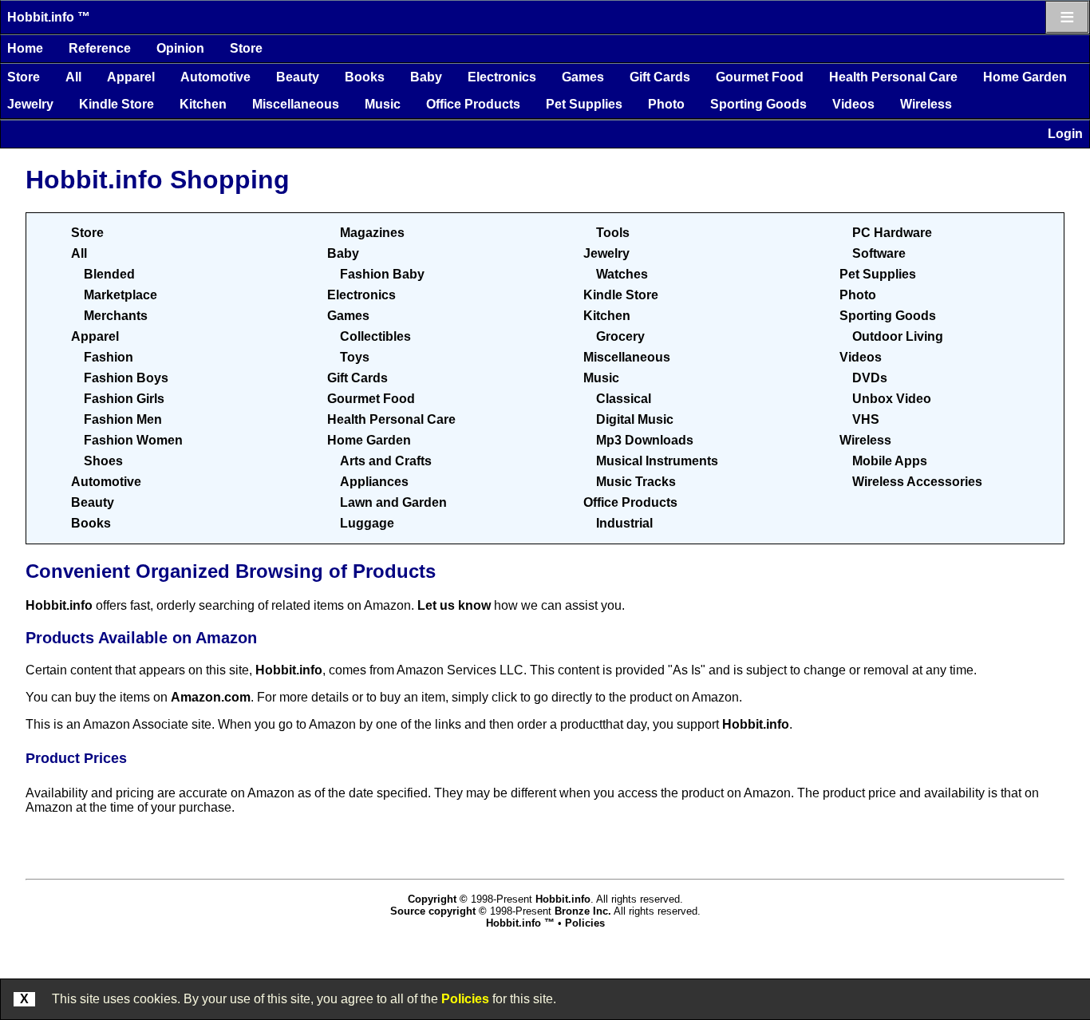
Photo (666, 104)
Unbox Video (891, 398)
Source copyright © (438, 911)
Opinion (180, 48)
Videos (853, 104)
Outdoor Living (897, 336)
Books (365, 77)
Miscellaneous (295, 104)
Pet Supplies (584, 104)
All (73, 77)
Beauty (297, 77)
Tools (613, 232)
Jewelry (30, 104)
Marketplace (120, 295)
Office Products (473, 104)
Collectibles (375, 336)
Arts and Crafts (386, 461)
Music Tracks (636, 481)
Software (879, 253)
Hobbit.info (59, 605)
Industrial (624, 523)
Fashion (108, 357)
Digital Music (634, 419)
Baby (426, 77)
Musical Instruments (657, 461)
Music (383, 104)
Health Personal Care (893, 77)
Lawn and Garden (393, 502)
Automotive (215, 77)
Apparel (131, 77)
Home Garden (1025, 77)
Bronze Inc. (583, 911)
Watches (622, 274)
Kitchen (203, 104)
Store (246, 48)
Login (1065, 133)
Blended (109, 274)
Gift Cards (660, 77)
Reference (100, 48)
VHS (865, 419)
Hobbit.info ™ (48, 17)
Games (583, 77)
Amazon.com (211, 697)
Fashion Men (123, 419)
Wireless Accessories (917, 481)
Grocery (620, 336)
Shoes (103, 461)
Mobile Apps (889, 461)
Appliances (374, 481)
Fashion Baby (382, 274)
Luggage (367, 523)
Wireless (926, 104)
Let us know (454, 605)
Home (25, 48)
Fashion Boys (126, 378)
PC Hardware (892, 232)
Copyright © (438, 899)
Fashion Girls (124, 398)
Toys (354, 357)
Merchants (116, 315)
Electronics (502, 77)
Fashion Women (133, 440)
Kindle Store (116, 104)
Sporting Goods (758, 104)
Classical (623, 398)
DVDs (869, 378)
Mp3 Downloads (644, 440)
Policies (465, 999)
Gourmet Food (760, 77)
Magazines (372, 232)
